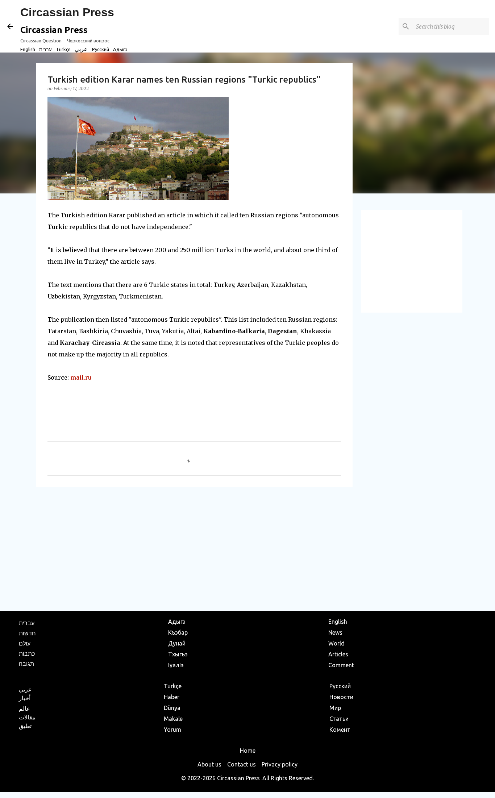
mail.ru (81, 377)
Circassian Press (67, 12)
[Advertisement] (194, 548)
